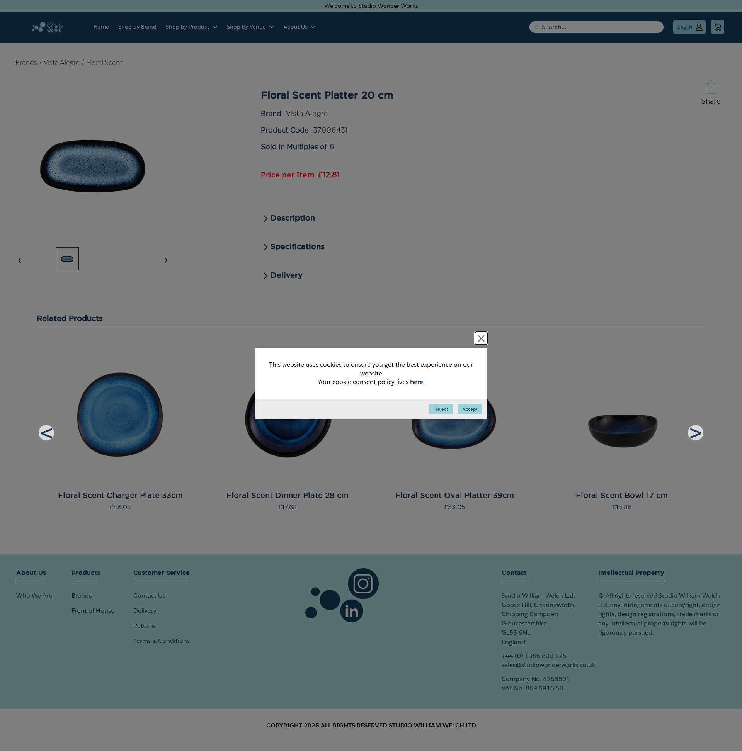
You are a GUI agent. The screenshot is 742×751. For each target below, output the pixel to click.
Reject (441, 409)
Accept (470, 409)
